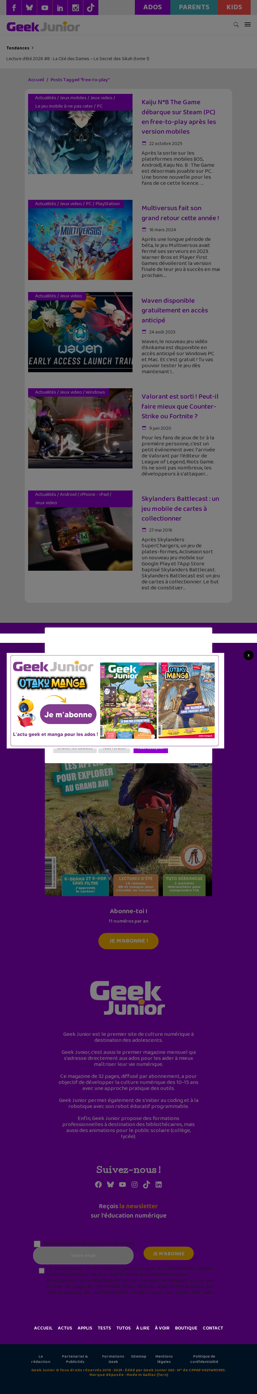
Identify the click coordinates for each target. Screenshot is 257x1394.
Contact (213, 1328)
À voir (162, 1328)
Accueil (43, 1328)
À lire (143, 1328)
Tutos (123, 1328)
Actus (65, 1328)
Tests (104, 1328)
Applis (85, 1328)
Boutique (186, 1328)
